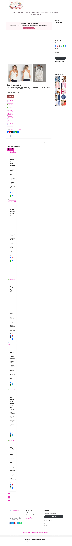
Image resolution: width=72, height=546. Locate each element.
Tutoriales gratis (44, 12)
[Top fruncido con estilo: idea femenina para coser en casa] (63, 103)
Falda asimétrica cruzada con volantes (12, 451)
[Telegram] (60, 23)
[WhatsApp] (55, 23)
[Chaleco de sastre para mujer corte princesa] (57, 97)
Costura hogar (20, 12)
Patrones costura (26, 135)
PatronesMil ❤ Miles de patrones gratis (57, 535)
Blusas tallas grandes (14, 135)
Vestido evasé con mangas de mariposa (12, 213)
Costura (21, 135)
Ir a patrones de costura (29, 28)
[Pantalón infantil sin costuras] (63, 85)
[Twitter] (12, 523)
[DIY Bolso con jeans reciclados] (57, 79)
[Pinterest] (57, 23)
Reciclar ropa (27, 12)
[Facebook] (61, 23)
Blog (51, 12)
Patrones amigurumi (35, 532)
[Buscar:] (60, 42)
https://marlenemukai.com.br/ (16, 129)
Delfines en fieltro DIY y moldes (46, 142)
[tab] (9, 493)
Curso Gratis (56, 12)
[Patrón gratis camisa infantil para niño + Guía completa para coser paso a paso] (57, 103)
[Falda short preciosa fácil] (63, 79)
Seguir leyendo (36, 543)
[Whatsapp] (20, 523)
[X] (58, 23)
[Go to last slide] (8, 149)
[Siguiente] (12, 149)
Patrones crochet (35, 12)
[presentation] (12, 153)
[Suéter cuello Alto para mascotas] (57, 91)
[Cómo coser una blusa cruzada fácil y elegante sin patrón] (63, 91)
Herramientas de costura (36, 14)
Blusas (9, 135)
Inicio (14, 12)
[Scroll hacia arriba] (70, 540)
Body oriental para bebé (10, 142)
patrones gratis (10, 88)
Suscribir (60, 58)
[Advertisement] (42, 5)
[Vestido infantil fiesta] (57, 85)
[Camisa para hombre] (63, 97)
